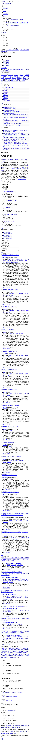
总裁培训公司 (18, 648)
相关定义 (5, 696)
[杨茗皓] (9, 389)
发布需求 (5, 8)
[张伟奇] (10, 426)
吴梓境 (5, 353)
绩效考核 (9, 636)
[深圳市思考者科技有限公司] (15, 620)
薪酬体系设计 (24, 638)
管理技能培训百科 (15, 69)
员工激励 (23, 76)
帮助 (4, 11)
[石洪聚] (10, 405)
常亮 (4, 517)
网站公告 (10, 700)
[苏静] (7, 329)
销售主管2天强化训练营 (9, 107)
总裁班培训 (7, 71)
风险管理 (15, 373)
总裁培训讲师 (11, 648)
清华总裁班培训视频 (9, 654)
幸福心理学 (22, 537)
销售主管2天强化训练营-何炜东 (11, 111)
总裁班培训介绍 (7, 238)
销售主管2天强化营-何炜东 (10, 200)
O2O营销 (8, 50)
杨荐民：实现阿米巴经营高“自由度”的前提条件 (15, 143)
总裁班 (21, 75)
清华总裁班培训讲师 (17, 652)
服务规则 (13, 25)
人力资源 (24, 168)
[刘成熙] (10, 255)
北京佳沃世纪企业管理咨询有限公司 (12, 635)
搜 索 (15, 48)
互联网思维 (9, 596)
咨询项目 (17, 22)
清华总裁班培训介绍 (20, 654)
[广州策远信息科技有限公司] (14, 606)
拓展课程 (26, 22)
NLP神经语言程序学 (14, 539)
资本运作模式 (22, 460)
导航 (4, 17)
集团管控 (9, 462)
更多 (2, 83)
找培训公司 (14, 19)
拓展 (23, 177)
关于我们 (5, 700)
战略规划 (11, 259)
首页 (4, 59)
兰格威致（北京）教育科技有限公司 (12, 563)
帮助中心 (5, 692)
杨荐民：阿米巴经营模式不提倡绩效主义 (13, 142)
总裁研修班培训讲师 (23, 649)
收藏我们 (5, 14)
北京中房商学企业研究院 (9, 594)
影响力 (14, 78)
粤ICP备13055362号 (24, 731)
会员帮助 (17, 25)
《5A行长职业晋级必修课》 (10, 214)
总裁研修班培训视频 (15, 651)
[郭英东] (10, 492)
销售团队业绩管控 (8, 207)
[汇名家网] (3, 32)
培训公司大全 (9, 727)
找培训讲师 (9, 19)
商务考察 (22, 22)
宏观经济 (21, 373)
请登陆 (5, 3)
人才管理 (25, 520)
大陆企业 (5, 638)
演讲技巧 (13, 565)
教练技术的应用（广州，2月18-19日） (13, 123)
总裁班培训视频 (7, 236)
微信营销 (13, 50)
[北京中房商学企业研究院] (15, 592)
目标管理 (4, 76)
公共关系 (19, 79)
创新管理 (13, 79)
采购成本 (19, 597)
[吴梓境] (9, 351)
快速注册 (8, 25)
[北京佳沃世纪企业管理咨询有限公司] (15, 632)
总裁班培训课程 (7, 232)
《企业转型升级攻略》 (9, 221)
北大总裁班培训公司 (22, 655)
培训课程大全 (24, 725)
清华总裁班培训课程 (7, 652)
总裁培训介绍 (4, 649)
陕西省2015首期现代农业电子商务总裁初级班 (14, 139)
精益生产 (6, 51)
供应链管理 (12, 638)
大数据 (17, 50)
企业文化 (5, 522)
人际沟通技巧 (20, 565)
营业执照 (10, 731)
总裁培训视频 (24, 648)
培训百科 (18, 725)
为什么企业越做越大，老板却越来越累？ (13, 133)
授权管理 (10, 76)
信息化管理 (7, 81)
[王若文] (9, 289)
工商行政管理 (14, 81)
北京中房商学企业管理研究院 (10, 577)
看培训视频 (20, 19)
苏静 (4, 332)
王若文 (5, 292)
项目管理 (25, 50)
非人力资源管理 (19, 293)
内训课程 (13, 22)
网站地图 (8, 725)
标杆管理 (16, 75)
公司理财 (8, 356)
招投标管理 (22, 81)
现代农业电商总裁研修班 (9, 140)
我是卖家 (15, 696)
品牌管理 (19, 78)
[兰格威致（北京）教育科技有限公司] (15, 561)
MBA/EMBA (4, 75)
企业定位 (9, 395)
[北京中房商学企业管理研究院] (15, 575)
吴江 (4, 459)
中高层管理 (16, 76)
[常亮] (15, 515)
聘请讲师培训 (6, 287)
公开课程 (8, 22)
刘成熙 (5, 257)
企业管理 (23, 167)
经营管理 (9, 260)
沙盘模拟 (9, 579)
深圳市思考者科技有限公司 (10, 622)
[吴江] (11, 456)
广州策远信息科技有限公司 (10, 608)
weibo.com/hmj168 (11, 710)
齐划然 (5, 445)
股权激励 (15, 355)
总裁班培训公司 (7, 235)
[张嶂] (9, 369)
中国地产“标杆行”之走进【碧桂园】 (12, 125)
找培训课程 (6, 61)
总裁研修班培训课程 (13, 649)
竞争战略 (21, 596)
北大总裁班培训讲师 (11, 655)
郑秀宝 (5, 309)
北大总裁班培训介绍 (14, 657)
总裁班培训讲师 (7, 233)
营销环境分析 (14, 262)
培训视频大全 (16, 727)
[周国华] (9, 475)
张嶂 (4, 372)
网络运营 (15, 333)
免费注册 (9, 3)
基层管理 (27, 75)
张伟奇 (5, 429)
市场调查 (22, 579)
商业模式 (21, 393)
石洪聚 (5, 408)
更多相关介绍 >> (22, 179)
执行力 (21, 50)
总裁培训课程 (4, 648)
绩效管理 (5, 639)
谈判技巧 (8, 262)
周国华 (5, 477)
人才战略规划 (15, 579)
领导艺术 (5, 96)
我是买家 (10, 696)
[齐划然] (9, 442)
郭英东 (5, 494)
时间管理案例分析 (8, 87)
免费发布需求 (4, 68)
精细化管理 (8, 78)
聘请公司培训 (6, 569)
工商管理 (13, 168)
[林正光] (15, 533)
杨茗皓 (5, 392)
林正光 (5, 536)
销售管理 (13, 597)
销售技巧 (22, 311)
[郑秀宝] (9, 306)
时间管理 (7, 79)
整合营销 (8, 597)
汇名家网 (3, 1)
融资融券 (21, 355)
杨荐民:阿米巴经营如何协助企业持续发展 (13, 137)
